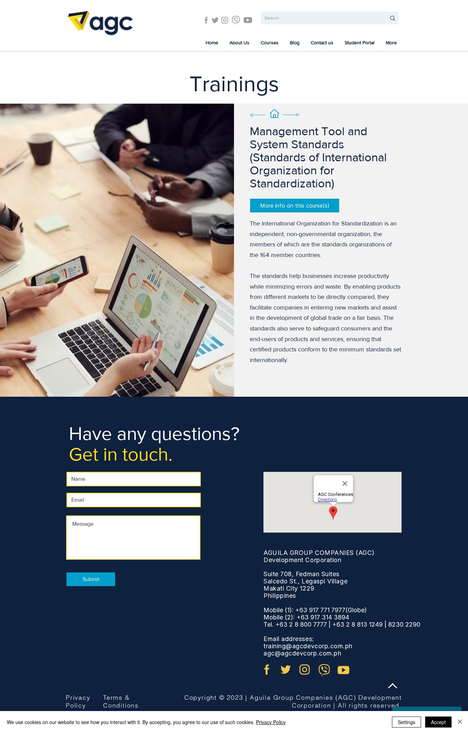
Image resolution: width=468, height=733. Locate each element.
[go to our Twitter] (286, 669)
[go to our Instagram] (304, 669)
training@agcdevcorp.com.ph (308, 646)
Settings (406, 722)
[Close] (460, 722)
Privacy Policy (78, 701)
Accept (438, 722)
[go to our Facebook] (267, 669)
